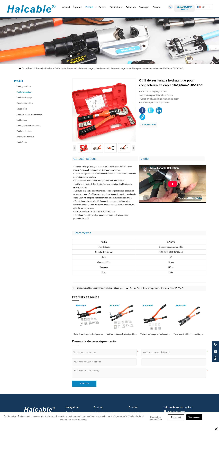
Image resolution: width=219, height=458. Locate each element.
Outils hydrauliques (63, 68)
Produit (48, 68)
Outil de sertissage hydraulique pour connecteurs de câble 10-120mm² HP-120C (145, 68)
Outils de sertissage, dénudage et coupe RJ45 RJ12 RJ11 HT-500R (116, 288)
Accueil (39, 68)
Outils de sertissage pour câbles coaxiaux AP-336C (160, 288)
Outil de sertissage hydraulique (90, 68)
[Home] (31, 9)
